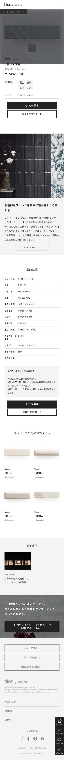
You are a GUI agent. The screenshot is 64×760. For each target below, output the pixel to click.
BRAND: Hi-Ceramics (15, 68)
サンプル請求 (30, 657)
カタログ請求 (30, 648)
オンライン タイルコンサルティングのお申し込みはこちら (32, 626)
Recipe (12, 58)
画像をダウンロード (32, 114)
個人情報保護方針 (38, 748)
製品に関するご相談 (30, 666)
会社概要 (22, 748)
